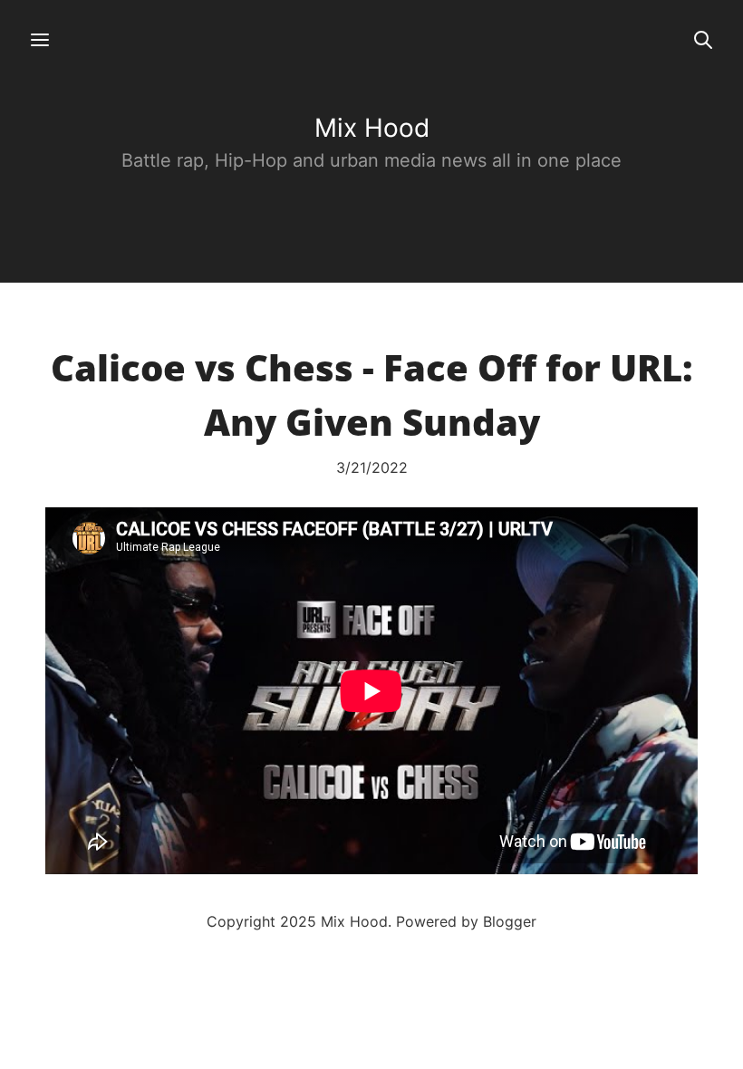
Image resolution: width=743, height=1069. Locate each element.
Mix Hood (371, 127)
